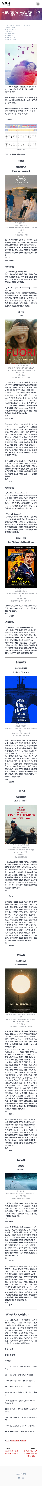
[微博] (19, 1477)
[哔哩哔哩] (23, 1478)
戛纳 (7, 1441)
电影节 (18, 25)
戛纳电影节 (10, 25)
